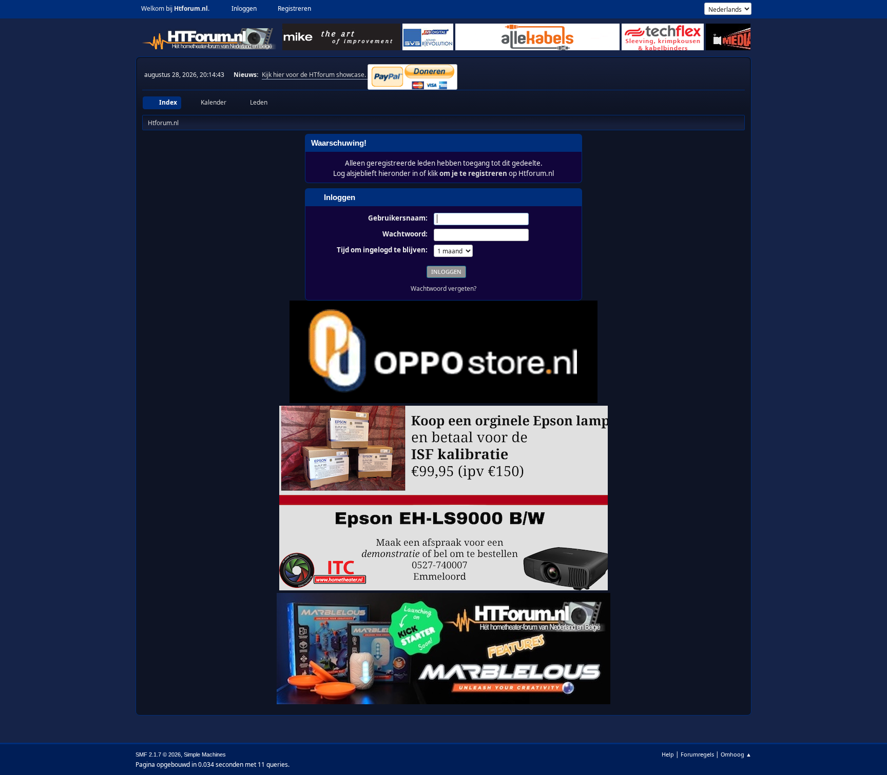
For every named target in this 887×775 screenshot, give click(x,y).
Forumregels (697, 754)
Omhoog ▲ (736, 754)
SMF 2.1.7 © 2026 (158, 754)
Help (668, 754)
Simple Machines (205, 754)
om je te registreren (473, 173)
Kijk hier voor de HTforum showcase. (315, 74)
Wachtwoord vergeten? (443, 288)
